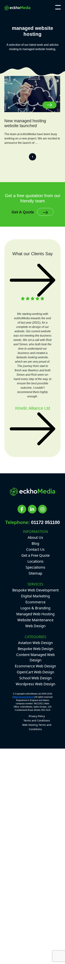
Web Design (35, 625)
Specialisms (35, 567)
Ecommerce (35, 602)
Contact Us (35, 549)
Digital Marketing (35, 596)
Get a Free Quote (35, 555)
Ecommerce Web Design (35, 666)
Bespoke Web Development (35, 590)
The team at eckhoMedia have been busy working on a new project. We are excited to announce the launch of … (32, 138)
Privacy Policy (37, 716)
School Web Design (35, 678)
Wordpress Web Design (35, 683)
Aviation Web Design (35, 642)
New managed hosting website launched (25, 123)
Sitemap (35, 573)
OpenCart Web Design (35, 672)
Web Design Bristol (23, 697)
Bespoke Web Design (35, 648)
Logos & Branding (35, 608)
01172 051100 (45, 522)
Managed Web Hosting (35, 613)
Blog (35, 543)
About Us (35, 537)
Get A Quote (23, 212)
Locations (35, 561)
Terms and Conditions (36, 720)
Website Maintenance (35, 619)
